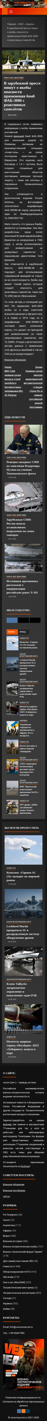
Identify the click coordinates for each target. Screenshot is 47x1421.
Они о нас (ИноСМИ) (14, 78)
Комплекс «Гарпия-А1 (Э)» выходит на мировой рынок (29, 645)
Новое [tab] (11, 632)
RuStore (25, 1166)
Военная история (12, 1241)
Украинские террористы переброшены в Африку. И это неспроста (27, 730)
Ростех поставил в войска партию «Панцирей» (28, 749)
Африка (23, 721)
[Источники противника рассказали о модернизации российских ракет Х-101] (23, 558)
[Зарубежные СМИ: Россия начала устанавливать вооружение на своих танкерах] (23, 497)
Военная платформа (14, 1190)
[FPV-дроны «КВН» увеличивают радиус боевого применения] (12, 807)
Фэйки (6, 1308)
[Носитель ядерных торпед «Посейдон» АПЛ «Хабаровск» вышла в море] (12, 709)
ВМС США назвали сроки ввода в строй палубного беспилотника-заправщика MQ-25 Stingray (14, 381)
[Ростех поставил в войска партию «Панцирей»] (12, 747)
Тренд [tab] (22, 632)
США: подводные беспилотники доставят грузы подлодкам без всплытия (28, 769)
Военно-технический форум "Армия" (23, 1251)
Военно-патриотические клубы (20, 1246)
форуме (7, 1124)
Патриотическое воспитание (19, 1293)
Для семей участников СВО (18, 1261)
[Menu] (10, 11)
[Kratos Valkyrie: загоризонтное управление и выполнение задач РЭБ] (12, 688)
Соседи (7, 1298)
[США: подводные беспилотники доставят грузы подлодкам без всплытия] (12, 766)
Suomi (6, 1220)
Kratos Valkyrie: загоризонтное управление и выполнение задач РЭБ (28, 691)
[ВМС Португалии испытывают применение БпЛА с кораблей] (12, 788)
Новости (24, 638)
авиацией (18, 136)
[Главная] (5, 11)
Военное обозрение (15, 359)
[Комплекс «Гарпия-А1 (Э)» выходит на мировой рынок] (12, 643)
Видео (6, 1235)
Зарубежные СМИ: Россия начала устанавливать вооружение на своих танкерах (20, 527)
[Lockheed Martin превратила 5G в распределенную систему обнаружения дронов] (12, 664)
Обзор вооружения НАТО (29, 655)
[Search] (42, 11)
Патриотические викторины (18, 1287)
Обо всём (8, 1277)
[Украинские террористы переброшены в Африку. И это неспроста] (12, 728)
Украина (7, 1303)
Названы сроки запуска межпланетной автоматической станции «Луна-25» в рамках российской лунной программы (33, 387)
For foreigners (10, 1214)
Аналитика (9, 1225)
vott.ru (6, 1196)
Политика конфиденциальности (22, 1397)
